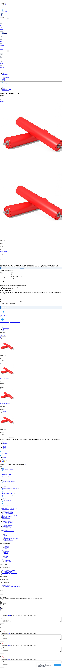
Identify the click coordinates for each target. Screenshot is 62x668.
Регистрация (2, 595)
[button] (7, 521)
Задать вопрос (2, 335)
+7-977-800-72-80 (3, 307)
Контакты (3, 6)
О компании (4, 447)
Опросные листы (6, 5)
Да (0, 608)
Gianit (25, 464)
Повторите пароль (3, 603)
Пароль (1, 592)
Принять (57, 665)
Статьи (5, 4)
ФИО (1, 611)
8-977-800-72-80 (4, 453)
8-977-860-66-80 (4, 11)
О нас (3, 1)
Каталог (3, 17)
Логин (1, 591)
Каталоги (4, 330)
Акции (4, 80)
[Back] (0, 466)
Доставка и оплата (5, 74)
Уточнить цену (3, 386)
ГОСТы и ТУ (6, 78)
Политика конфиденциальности (41, 666)
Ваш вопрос (2, 631)
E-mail (1, 599)
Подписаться (11, 437)
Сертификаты (5, 329)
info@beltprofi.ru (5, 9)
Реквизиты (4, 448)
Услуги (3, 2)
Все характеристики (3, 251)
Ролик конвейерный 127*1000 (5, 403)
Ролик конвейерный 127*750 (4, 378)
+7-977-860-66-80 (8, 307)
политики (9, 615)
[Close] (1, 466)
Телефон (2, 613)
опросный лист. (22, 268)
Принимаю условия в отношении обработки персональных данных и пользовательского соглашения (19, 615)
